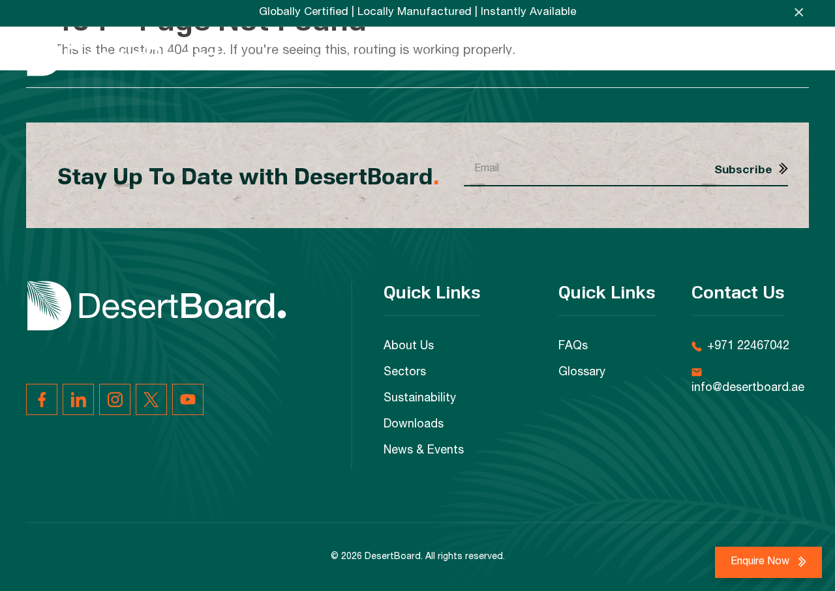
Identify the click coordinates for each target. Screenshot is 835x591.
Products (432, 56)
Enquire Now (761, 562)
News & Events (673, 56)
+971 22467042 (748, 347)
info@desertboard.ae (747, 388)
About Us (409, 347)
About (317, 56)
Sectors (370, 56)
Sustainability (510, 56)
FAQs (736, 56)
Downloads (593, 56)
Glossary (581, 373)
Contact (786, 56)
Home (273, 56)
